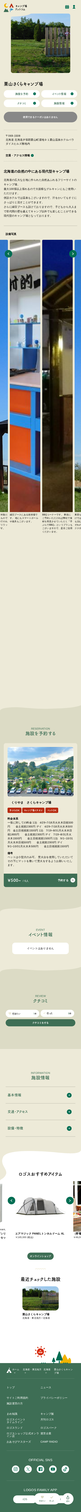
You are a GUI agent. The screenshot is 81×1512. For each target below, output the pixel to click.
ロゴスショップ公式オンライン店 (23, 1435)
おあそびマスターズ (19, 1441)
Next (73, 254)
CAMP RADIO (49, 1441)
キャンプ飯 (47, 1413)
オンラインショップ (40, 1256)
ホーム (15, 1369)
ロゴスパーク (48, 1427)
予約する (63, 880)
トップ (11, 1387)
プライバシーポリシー (54, 1397)
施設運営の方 (15, 1403)
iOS (25, 1499)
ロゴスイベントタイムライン (16, 1421)
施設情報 (59, 103)
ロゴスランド (15, 1427)
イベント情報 (59, 94)
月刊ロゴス (47, 1419)
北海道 (47, 1369)
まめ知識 (12, 1413)
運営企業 (45, 1433)
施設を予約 (21, 94)
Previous (8, 254)
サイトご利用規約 (17, 1397)
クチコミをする (40, 1022)
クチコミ (21, 103)
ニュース (45, 1387)
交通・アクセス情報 (18, 155)
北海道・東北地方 (32, 1369)
